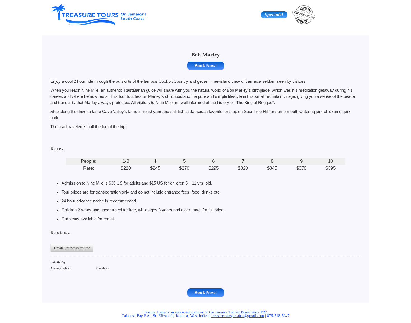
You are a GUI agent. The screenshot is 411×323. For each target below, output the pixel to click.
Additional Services (345, 31)
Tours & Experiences (159, 31)
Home (66, 31)
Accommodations (112, 31)
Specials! (274, 14)
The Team (252, 31)
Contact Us (299, 31)
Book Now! (205, 65)
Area (205, 31)
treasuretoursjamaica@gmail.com (237, 316)
